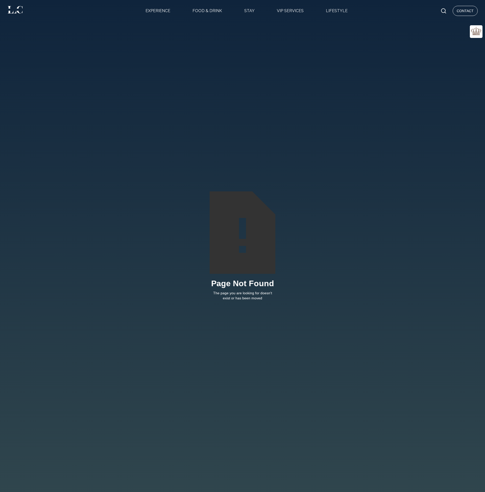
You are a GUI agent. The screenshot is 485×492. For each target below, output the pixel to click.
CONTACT (465, 11)
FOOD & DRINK (207, 10)
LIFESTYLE (337, 10)
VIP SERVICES (290, 10)
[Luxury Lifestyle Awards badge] (476, 31)
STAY (249, 10)
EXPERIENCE (158, 10)
